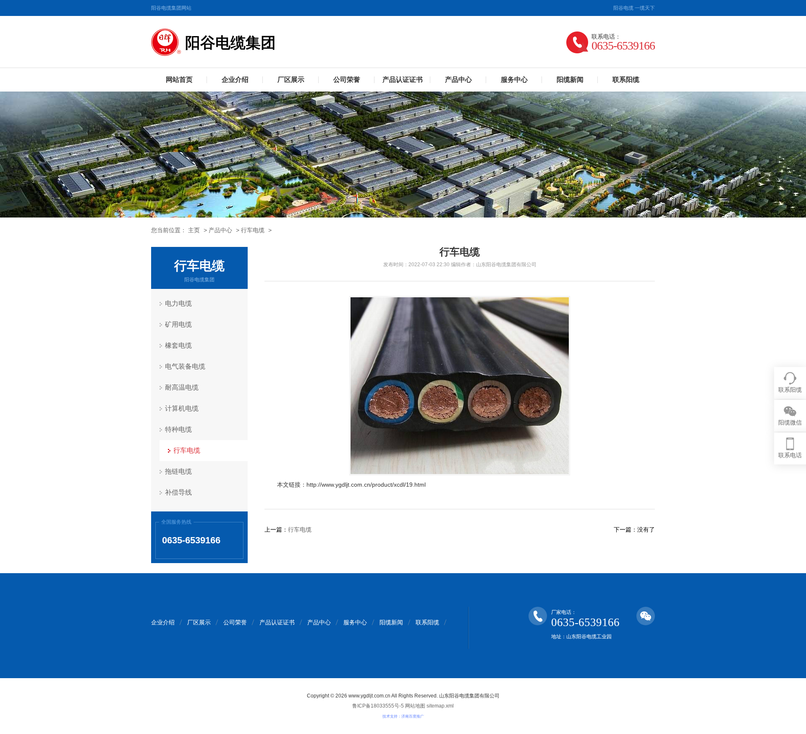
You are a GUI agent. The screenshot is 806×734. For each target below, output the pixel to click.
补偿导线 (178, 492)
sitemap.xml (440, 706)
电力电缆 (178, 303)
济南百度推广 (412, 716)
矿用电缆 (178, 324)
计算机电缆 (182, 408)
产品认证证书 (402, 79)
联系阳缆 (625, 79)
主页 (194, 230)
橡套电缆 (178, 345)
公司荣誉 (346, 79)
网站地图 (415, 706)
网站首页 (179, 79)
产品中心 (458, 79)
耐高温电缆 (182, 387)
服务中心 (514, 79)
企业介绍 (235, 79)
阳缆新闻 (570, 79)
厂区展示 (290, 79)
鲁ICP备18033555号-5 (378, 706)
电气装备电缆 (185, 366)
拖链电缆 (178, 471)
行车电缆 (252, 230)
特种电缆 (178, 429)
